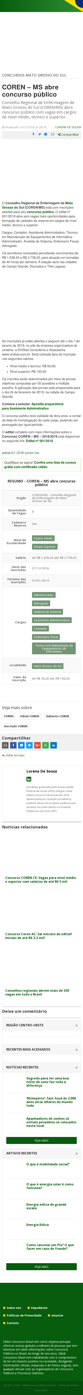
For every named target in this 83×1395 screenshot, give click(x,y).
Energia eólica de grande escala (46, 1206)
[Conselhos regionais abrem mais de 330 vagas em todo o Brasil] (41, 984)
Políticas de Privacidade (24, 1315)
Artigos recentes (21, 1153)
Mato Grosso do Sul (47, 666)
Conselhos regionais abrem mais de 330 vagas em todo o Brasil (37, 992)
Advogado (41, 603)
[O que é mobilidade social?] (14, 1168)
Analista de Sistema (47, 612)
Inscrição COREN (15, 726)
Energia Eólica (37, 1225)
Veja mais (41, 1140)
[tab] (41, 1025)
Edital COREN (29, 716)
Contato (13, 1323)
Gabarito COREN (57, 716)
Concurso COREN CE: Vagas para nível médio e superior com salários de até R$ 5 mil (40, 880)
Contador (40, 628)
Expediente (39, 1308)
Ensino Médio (43, 538)
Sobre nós (14, 1308)
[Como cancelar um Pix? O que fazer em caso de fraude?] (14, 1249)
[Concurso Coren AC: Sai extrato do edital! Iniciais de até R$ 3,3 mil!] (41, 928)
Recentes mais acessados (28, 1049)
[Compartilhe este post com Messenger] (46, 134)
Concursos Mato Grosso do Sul (34, 75)
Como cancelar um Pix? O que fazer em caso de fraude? (50, 1247)
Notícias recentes (22, 1067)
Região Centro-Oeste (24, 1025)
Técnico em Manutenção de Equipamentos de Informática (54, 648)
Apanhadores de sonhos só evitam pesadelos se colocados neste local (51, 1122)
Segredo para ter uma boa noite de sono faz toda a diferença (47, 1082)
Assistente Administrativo (52, 620)
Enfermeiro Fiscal (46, 637)
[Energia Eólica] (14, 1229)
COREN (8, 716)
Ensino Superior (45, 547)
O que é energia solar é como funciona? (50, 1186)
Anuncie (57, 1315)
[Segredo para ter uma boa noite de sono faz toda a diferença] (14, 1082)
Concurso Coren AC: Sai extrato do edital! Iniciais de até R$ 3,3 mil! (38, 936)
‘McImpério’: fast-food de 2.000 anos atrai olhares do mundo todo (51, 1102)
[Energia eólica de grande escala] (14, 1209)
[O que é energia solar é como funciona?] (14, 1188)
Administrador (44, 595)
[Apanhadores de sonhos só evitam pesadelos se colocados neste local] (14, 1123)
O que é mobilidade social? (48, 1164)
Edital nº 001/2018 (39, 441)
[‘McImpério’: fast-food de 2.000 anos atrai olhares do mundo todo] (14, 1102)
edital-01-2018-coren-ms (20, 453)
